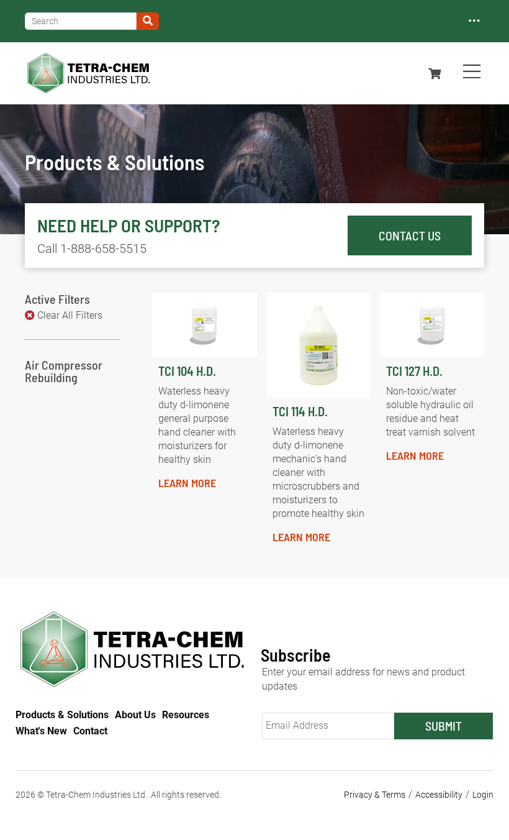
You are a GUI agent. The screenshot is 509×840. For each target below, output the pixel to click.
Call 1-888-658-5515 (91, 248)
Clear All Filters (69, 315)
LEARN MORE (187, 483)
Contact (90, 731)
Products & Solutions (62, 715)
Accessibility (438, 795)
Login (482, 795)
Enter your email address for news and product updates (363, 679)
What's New (41, 731)
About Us (135, 715)
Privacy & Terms (374, 795)
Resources (185, 715)
